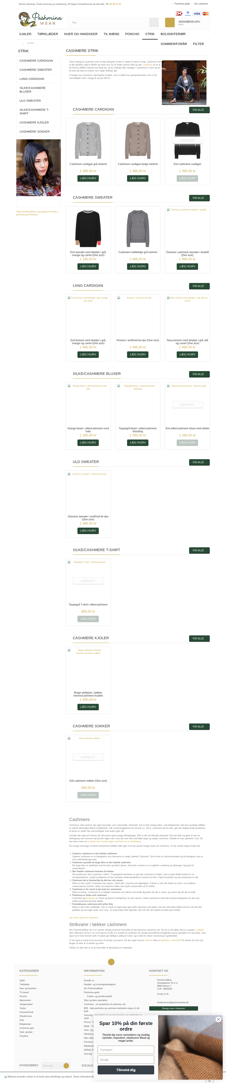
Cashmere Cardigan (36, 60)
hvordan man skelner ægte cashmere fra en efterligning (114, 841)
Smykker (24, 1036)
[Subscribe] (66, 1065)
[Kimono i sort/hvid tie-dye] (137, 316)
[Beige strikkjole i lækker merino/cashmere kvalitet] (88, 669)
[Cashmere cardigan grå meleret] (88, 140)
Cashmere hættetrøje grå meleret (137, 252)
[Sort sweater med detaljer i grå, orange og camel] (88, 228)
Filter (198, 44)
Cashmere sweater (36, 69)
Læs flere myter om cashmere (83, 917)
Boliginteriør (173, 34)
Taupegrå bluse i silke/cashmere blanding (138, 430)
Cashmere (148, 64)
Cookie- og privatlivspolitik (99, 996)
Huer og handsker (81, 34)
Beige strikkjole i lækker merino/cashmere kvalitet (88, 694)
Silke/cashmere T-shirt (34, 111)
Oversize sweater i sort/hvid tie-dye (88, 518)
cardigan (200, 930)
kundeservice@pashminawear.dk (173, 1002)
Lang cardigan (32, 78)
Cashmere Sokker (35, 131)
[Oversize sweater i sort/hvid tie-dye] (88, 493)
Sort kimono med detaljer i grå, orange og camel (88, 342)
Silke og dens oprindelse (95, 1000)
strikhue (149, 940)
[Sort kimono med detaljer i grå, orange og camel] (88, 316)
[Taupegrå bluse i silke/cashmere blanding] (137, 404)
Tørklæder (47, 34)
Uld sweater (30, 100)
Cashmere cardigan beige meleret (138, 164)
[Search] (154, 22)
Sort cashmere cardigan (187, 164)
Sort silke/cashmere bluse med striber (187, 428)
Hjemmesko (25, 1000)
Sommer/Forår (174, 44)
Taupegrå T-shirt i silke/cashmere (88, 604)
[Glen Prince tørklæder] (38, 167)
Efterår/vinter (26, 1016)
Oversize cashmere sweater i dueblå (187, 254)
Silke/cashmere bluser (33, 89)
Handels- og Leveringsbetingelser (100, 984)
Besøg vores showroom (173, 1008)
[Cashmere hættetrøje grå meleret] (137, 228)
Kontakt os (89, 980)
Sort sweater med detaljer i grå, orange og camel (88, 254)
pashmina (90, 898)
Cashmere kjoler (34, 122)
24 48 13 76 (115, 4)
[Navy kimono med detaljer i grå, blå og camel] (187, 316)
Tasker (23, 1008)
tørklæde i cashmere (170, 940)
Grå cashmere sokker (88, 780)
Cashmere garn (27, 1028)
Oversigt (88, 1054)
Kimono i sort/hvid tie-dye (138, 340)
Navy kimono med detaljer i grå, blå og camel (187, 342)
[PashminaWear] (40, 18)
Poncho (132, 34)
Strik (150, 34)
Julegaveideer (26, 1004)
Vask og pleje (26, 1032)
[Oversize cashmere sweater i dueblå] (187, 228)
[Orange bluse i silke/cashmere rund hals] (88, 404)
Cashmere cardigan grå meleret (88, 164)
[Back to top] (111, 962)
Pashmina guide (91, 992)
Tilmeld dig (126, 1070)
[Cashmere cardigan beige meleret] (137, 140)
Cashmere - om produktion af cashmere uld (104, 1004)
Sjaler (25, 34)
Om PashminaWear (93, 988)
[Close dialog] (218, 1019)
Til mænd (111, 34)
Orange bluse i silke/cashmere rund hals (88, 430)
